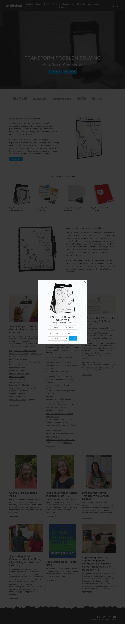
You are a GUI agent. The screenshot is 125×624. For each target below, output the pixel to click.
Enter (73, 338)
